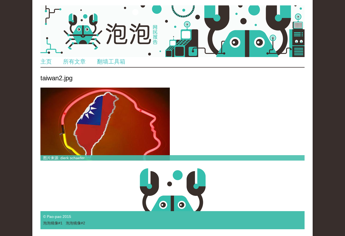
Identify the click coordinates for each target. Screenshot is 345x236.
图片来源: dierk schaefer (64, 158)
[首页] (172, 31)
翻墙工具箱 (111, 61)
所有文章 (74, 61)
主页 (46, 61)
